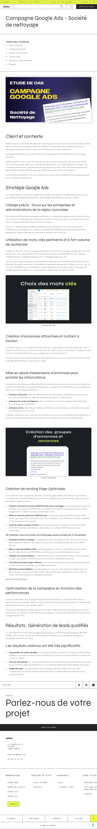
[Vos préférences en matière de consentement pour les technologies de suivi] (93, 825)
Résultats (12, 64)
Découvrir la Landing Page (16, 579)
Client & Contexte (16, 45)
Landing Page (14, 56)
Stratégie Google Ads (17, 49)
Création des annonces (18, 53)
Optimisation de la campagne (20, 60)
